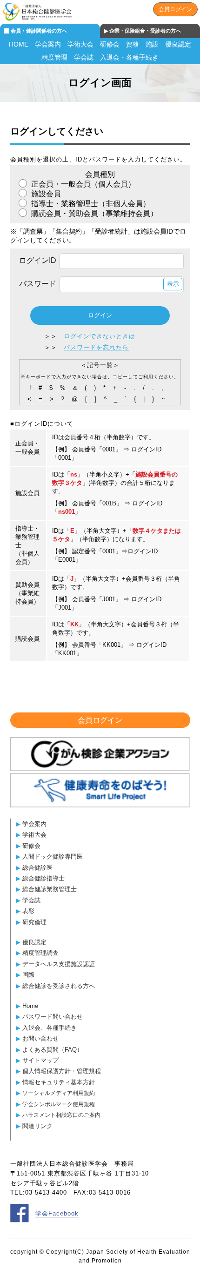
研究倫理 (34, 922)
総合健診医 (37, 867)
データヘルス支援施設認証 (58, 963)
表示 (173, 283)
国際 (28, 974)
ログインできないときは (99, 336)
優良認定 (178, 44)
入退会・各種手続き (129, 57)
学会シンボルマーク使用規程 (58, 1104)
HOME (18, 44)
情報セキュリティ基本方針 (58, 1082)
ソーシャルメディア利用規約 (58, 1093)
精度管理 (54, 57)
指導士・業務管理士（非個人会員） (89, 204)
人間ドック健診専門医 (52, 856)
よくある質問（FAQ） (52, 1049)
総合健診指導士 (43, 878)
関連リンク (37, 1125)
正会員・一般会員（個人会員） (82, 184)
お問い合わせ (40, 1038)
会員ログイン (175, 9)
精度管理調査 (40, 952)
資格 (132, 44)
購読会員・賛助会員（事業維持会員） (93, 213)
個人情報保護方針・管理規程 (61, 1071)
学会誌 (83, 57)
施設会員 (45, 194)
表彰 (28, 910)
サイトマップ (40, 1060)
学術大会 (80, 44)
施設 (152, 44)
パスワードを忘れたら (96, 347)
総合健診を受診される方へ (58, 985)
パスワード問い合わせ (52, 1016)
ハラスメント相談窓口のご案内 (61, 1115)
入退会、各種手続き (49, 1027)
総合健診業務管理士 (49, 889)
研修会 (110, 44)
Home (30, 1005)
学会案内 (48, 44)
